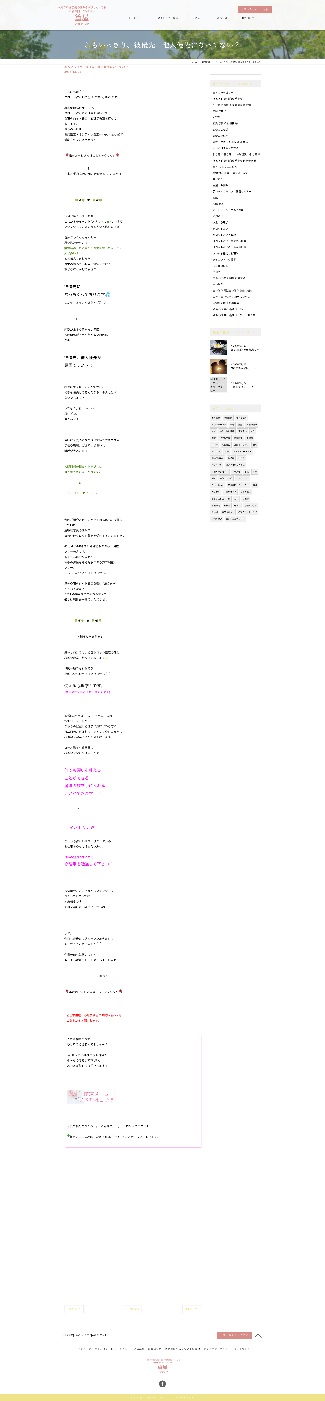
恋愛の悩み (245, 491)
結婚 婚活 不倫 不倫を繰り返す (230, 173)
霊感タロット (228, 512)
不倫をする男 (230, 491)
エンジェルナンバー (235, 518)
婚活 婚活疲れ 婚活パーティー (230, 309)
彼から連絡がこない (235, 464)
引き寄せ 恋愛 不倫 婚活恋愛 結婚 (232, 105)
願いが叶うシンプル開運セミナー (232, 191)
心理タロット (251, 505)
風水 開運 (218, 203)
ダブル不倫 (225, 438)
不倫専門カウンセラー (238, 485)
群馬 (247, 471)
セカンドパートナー (242, 451)
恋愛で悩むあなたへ (80, 1126)
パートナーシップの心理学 (228, 210)
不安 (214, 438)
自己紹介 (218, 179)
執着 (232, 424)
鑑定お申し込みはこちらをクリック (92, 155)
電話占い (242, 431)
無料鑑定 (228, 417)
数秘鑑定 (238, 438)
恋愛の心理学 (220, 135)
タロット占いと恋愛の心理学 (229, 241)
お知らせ (218, 216)
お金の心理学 (220, 222)
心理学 (217, 117)
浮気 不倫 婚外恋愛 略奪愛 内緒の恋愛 (234, 160)
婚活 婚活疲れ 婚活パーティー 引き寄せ (235, 315)
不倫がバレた (218, 458)
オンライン (217, 464)
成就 (214, 431)
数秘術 (215, 512)
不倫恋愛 (236, 471)
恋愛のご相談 (220, 129)
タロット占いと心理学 (226, 234)
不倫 (255, 471)
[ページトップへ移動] (258, 1335)
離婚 (240, 424)
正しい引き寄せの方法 (226, 148)
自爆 (255, 485)
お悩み (241, 458)
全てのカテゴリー (223, 92)
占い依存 (218, 284)
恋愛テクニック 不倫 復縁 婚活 (230, 142)
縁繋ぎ (227, 505)
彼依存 (231, 458)
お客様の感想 (220, 265)
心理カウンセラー (220, 471)
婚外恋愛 (216, 417)
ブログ (217, 272)
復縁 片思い (219, 111)
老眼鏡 (250, 438)
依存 (253, 431)
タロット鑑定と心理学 (226, 253)
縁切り (237, 505)
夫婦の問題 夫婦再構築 (226, 303)
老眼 (255, 444)
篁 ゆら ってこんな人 (225, 166)
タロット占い (220, 228)
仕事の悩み (241, 417)
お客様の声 (108, 1126)
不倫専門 (216, 505)
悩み (214, 478)
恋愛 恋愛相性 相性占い (226, 123)
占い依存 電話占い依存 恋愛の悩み (232, 290)
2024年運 (216, 451)
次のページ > (192, 1309)
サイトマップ (242, 1348)
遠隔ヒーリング (241, 444)
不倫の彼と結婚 (227, 431)
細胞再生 (226, 444)
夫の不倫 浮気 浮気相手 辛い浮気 (231, 296)
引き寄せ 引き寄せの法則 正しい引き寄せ (236, 154)
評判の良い (217, 518)
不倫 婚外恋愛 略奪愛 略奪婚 (229, 278)
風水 (215, 197)
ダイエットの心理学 (224, 259)
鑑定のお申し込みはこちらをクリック (93, 992)
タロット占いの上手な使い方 (229, 247)
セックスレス (242, 478)
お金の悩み (252, 424)
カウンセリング (219, 424)
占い (236, 498)
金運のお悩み (220, 185)
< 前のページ (74, 1309)
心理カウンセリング (247, 512)
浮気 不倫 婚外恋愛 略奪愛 (228, 98)
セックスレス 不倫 (221, 498)
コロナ (215, 444)
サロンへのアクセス (136, 1126)
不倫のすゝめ (226, 478)
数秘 (227, 451)
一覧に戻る (133, 1309)
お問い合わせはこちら (254, 9)
